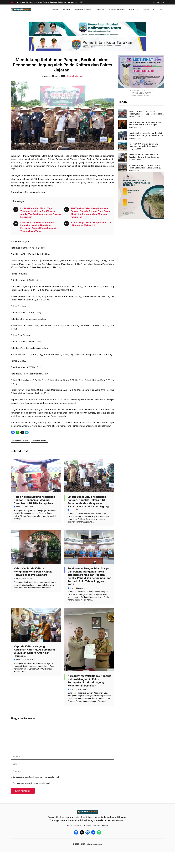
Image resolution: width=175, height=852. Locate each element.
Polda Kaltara (40, 440)
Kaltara (66, 9)
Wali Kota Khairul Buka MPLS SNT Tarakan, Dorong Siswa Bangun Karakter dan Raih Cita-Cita (144, 157)
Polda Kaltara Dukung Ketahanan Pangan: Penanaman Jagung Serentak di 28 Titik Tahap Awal (34, 500)
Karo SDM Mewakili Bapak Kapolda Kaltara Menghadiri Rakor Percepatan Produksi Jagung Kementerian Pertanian (89, 680)
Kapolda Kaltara (21, 440)
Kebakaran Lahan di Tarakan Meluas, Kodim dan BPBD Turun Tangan (146, 123)
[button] (154, 9)
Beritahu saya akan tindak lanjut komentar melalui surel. (36, 777)
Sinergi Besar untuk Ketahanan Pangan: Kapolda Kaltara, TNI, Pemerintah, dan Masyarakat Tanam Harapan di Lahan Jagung (88, 501)
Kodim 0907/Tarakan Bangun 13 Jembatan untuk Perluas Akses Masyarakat (143, 146)
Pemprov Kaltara (82, 9)
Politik (146, 9)
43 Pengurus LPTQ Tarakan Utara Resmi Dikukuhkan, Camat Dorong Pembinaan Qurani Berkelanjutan (144, 167)
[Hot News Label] (12, 2)
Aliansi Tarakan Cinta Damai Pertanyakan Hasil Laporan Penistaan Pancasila (146, 113)
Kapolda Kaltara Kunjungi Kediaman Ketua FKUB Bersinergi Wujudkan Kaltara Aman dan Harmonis (34, 651)
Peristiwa (100, 9)
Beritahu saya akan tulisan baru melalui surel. (31, 783)
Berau (132, 9)
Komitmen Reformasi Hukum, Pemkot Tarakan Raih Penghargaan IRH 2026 (50, 2)
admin (47, 76)
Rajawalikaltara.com (75, 76)
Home (55, 9)
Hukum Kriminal (117, 9)
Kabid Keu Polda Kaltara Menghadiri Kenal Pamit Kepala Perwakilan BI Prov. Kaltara (33, 571)
